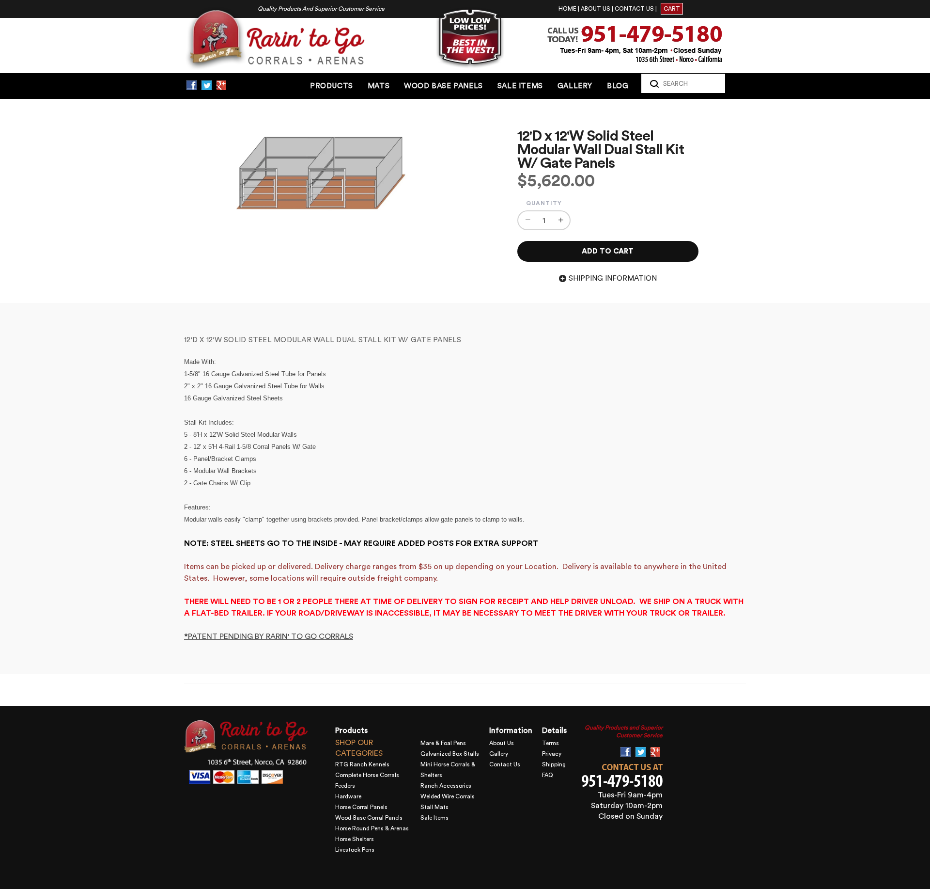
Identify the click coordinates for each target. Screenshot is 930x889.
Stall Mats (434, 807)
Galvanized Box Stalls (449, 754)
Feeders (345, 786)
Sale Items (434, 818)
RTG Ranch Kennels (362, 764)
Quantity (544, 203)
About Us (501, 743)
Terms (550, 743)
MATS (378, 86)
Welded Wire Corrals (447, 796)
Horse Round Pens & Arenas (372, 828)
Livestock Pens (354, 850)
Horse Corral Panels (361, 807)
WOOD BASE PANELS (443, 86)
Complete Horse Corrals (367, 775)
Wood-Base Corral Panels (369, 818)
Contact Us (504, 764)
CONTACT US (634, 9)
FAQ (547, 775)
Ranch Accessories (445, 786)
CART (672, 9)
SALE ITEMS (520, 86)
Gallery (498, 754)
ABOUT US (595, 9)
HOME (567, 9)
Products (331, 86)
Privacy (551, 754)
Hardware (348, 796)
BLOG (617, 86)
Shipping (554, 764)
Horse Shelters (354, 839)
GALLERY (575, 86)
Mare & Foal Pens (443, 743)
